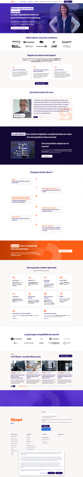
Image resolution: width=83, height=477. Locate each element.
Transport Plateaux (14, 445)
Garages (12, 452)
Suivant (37, 117)
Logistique (12, 449)
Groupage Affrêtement (14, 450)
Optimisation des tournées (31, 445)
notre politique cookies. (53, 460)
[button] (68, 2)
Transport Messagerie (14, 436)
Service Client (44, 434)
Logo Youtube (11, 423)
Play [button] (22, 108)
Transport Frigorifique (14, 439)
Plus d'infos (14, 318)
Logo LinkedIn (13, 423)
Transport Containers (14, 443)
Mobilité (28, 443)
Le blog (59, 436)
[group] (18, 372)
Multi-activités (13, 447)
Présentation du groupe (45, 439)
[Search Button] (62, 1)
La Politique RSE (44, 443)
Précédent (34, 117)
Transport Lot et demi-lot (14, 441)
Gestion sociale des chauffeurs (31, 447)
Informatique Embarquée (30, 449)
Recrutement (44, 441)
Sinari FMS (28, 439)
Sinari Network (29, 441)
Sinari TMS (28, 436)
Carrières (12, 454)
